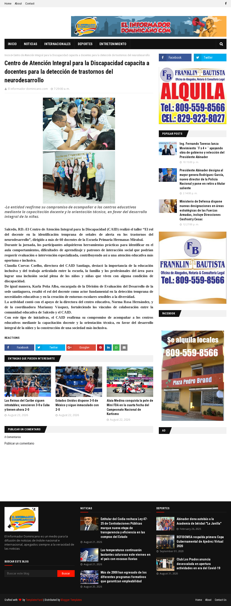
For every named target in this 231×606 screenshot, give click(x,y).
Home (8, 3)
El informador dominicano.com (28, 89)
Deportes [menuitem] (85, 44)
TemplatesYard (34, 599)
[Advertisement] (187, 466)
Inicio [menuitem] (12, 44)
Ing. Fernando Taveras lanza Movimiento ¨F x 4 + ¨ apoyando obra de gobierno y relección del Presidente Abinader (202, 150)
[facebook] (225, 3)
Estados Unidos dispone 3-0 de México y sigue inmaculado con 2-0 (77, 405)
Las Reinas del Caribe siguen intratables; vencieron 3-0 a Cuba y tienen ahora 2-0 (27, 405)
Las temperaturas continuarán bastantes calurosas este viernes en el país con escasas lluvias (125, 554)
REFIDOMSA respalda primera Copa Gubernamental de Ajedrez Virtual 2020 (200, 541)
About (18, 3)
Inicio (8, 55)
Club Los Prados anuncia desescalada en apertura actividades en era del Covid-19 (198, 564)
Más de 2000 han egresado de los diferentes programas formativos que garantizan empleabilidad (124, 577)
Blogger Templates (71, 599)
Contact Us (220, 599)
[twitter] (210, 57)
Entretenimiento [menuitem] (113, 44)
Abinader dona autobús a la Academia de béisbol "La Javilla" (199, 521)
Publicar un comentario (19, 443)
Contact (30, 3)
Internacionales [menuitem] (57, 44)
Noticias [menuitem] (30, 44)
